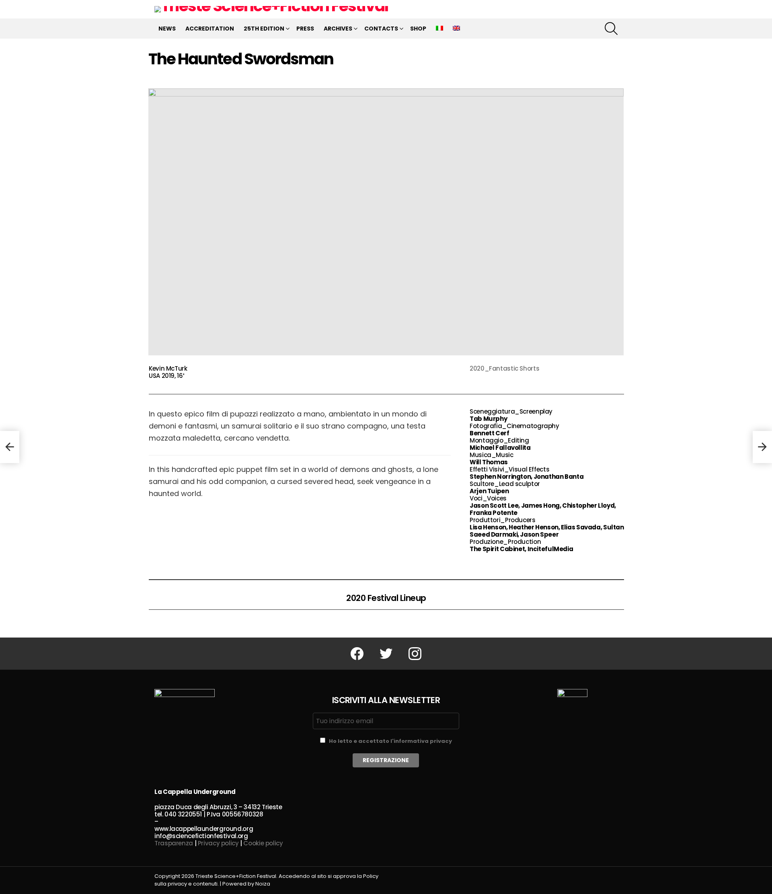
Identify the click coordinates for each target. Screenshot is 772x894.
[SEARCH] (611, 28)
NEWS (167, 29)
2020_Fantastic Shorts (504, 368)
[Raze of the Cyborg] (9, 447)
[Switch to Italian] (439, 29)
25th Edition (264, 29)
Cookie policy (263, 843)
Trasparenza (173, 843)
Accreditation (209, 29)
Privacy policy (218, 843)
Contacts (381, 29)
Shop (418, 29)
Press (305, 29)
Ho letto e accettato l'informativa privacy (390, 741)
